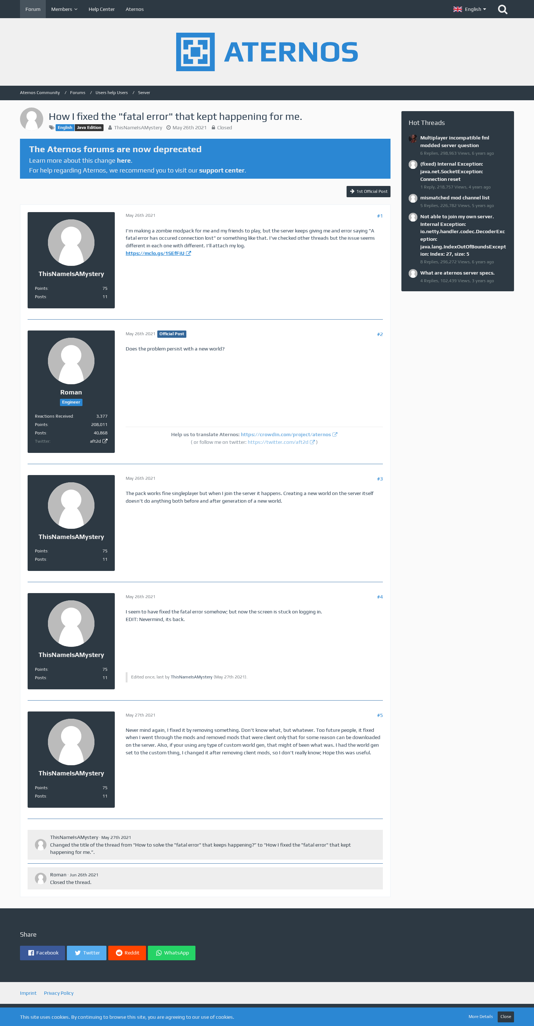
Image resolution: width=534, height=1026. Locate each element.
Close (506, 1016)
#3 (380, 479)
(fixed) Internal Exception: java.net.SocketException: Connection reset (451, 171)
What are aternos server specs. (457, 273)
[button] (469, 9)
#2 (380, 334)
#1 (380, 216)
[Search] (502, 9)
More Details (481, 1016)
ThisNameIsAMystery (138, 127)
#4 (380, 597)
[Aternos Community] (267, 52)
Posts (40, 296)
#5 (380, 715)
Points (41, 288)
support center (221, 170)
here (124, 160)
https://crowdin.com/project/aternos (286, 434)
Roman (58, 874)
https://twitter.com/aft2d (278, 442)
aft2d (95, 441)
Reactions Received (54, 416)
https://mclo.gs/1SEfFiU (155, 253)
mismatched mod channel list (455, 197)
